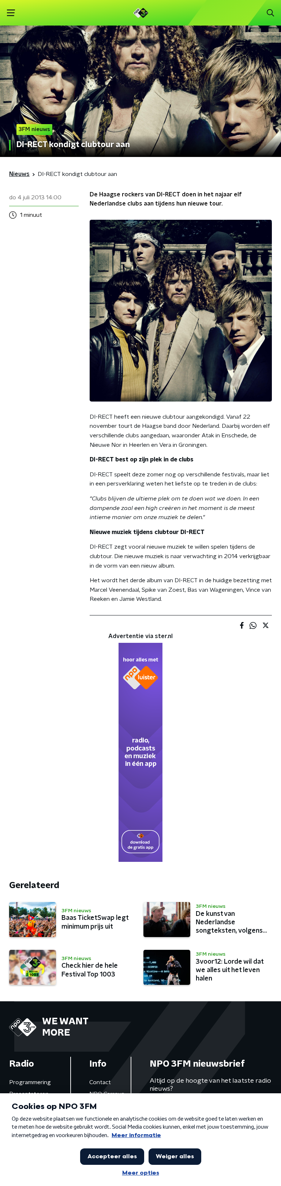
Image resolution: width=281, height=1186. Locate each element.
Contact (100, 1082)
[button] (11, 13)
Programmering (30, 1082)
